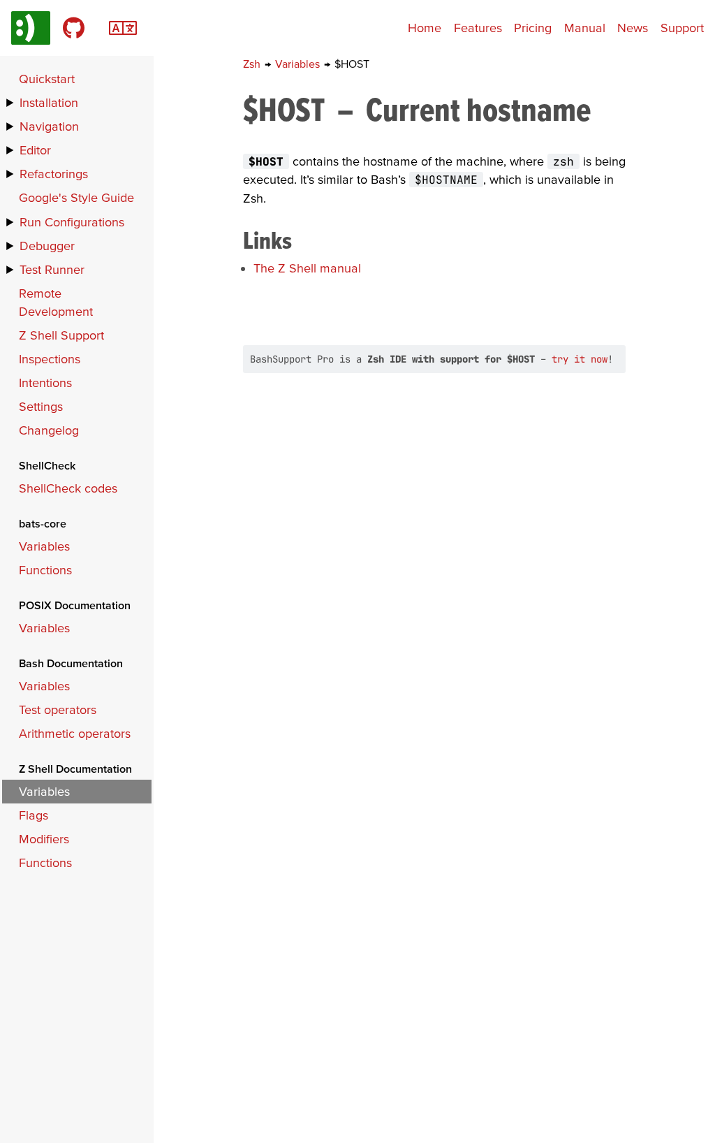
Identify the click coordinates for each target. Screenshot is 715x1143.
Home (424, 27)
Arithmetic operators (75, 733)
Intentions (45, 382)
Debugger (47, 245)
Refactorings (54, 173)
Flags (33, 815)
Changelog (49, 430)
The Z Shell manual (307, 268)
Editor (35, 150)
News (632, 27)
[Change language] (123, 26)
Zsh (253, 63)
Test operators (57, 709)
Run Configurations (72, 221)
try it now (579, 359)
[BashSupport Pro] (30, 28)
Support (682, 27)
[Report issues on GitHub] (73, 28)
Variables (299, 63)
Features (478, 27)
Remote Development (56, 302)
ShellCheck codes (68, 488)
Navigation (49, 126)
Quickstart (47, 78)
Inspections (49, 358)
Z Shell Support (61, 335)
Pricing (533, 27)
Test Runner (52, 269)
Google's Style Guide (76, 197)
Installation (49, 102)
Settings (41, 406)
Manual (584, 27)
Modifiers (44, 838)
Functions (45, 569)
